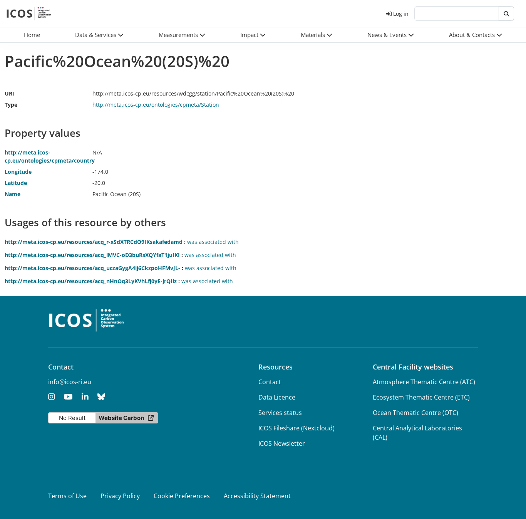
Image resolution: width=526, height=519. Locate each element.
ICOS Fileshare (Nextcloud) (296, 428)
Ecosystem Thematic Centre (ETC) (421, 397)
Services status (280, 412)
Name (12, 194)
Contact (269, 382)
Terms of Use (67, 496)
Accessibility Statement (257, 496)
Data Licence (276, 397)
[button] (99, 34)
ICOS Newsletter (281, 443)
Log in (401, 13)
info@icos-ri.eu (69, 382)
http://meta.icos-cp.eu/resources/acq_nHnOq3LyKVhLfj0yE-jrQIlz (91, 281)
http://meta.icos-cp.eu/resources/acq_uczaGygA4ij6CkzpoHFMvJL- (92, 268)
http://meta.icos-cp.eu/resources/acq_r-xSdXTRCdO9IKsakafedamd (94, 241)
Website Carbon (121, 418)
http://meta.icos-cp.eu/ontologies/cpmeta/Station (155, 104)
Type (11, 104)
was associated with (213, 241)
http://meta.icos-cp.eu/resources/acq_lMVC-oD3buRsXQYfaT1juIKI (92, 255)
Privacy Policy (120, 496)
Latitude (16, 182)
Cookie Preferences (182, 496)
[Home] (29, 13)
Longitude (18, 171)
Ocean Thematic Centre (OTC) (415, 412)
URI (9, 93)
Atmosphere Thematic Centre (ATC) (424, 382)
